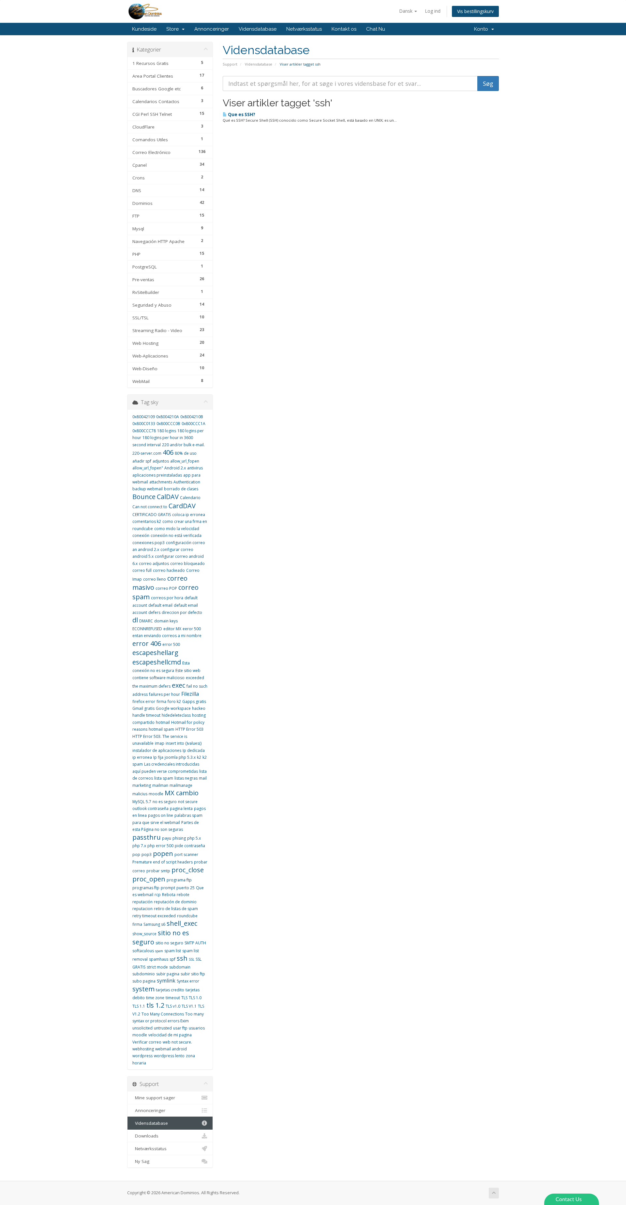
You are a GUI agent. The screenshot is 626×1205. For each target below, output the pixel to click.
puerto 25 (185, 888)
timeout (173, 997)
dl (135, 620)
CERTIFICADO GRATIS (151, 514)
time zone (155, 997)
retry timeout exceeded (154, 916)
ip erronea (142, 757)
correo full (142, 570)
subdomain (179, 967)
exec (178, 685)
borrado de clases (181, 489)
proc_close (187, 869)
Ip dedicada (194, 750)
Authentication (186, 482)
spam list (172, 950)
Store (173, 29)
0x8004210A (167, 416)
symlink (166, 980)
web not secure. (177, 1042)
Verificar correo (146, 1042)
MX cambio (182, 792)
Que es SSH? (241, 114)
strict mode (157, 967)
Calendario (190, 497)
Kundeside (144, 29)
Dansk (406, 11)
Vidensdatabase (257, 29)
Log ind (432, 11)
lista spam (163, 778)
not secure (188, 801)
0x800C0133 (143, 423)
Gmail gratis (143, 708)
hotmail (163, 722)
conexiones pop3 (148, 542)
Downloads (145, 1136)
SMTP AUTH (195, 943)
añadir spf (141, 461)
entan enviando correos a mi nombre (166, 635)
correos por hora (167, 598)
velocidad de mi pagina (170, 1035)
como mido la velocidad (176, 528)
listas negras (186, 778)
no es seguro (165, 801)
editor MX (172, 629)
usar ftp (180, 1028)
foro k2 (174, 701)
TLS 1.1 (138, 1006)
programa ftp (179, 880)
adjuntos (161, 461)
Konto (482, 29)
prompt (168, 888)
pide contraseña (190, 845)
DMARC (146, 621)
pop (136, 854)
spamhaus (158, 959)
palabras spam (188, 815)
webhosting (143, 1049)
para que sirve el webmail (156, 822)
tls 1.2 (155, 1005)
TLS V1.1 (189, 1006)
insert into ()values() (183, 743)
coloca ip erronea (188, 514)
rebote (183, 894)
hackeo (198, 708)
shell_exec (182, 923)
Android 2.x (175, 468)
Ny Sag (140, 1161)
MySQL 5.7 (141, 801)
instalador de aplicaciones (156, 750)
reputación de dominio (175, 902)
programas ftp (145, 888)
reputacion (142, 908)
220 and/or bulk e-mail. (183, 445)
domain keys (166, 621)
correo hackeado (169, 570)
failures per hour (164, 694)
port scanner (186, 854)
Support (230, 64)
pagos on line (160, 815)
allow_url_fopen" (147, 468)
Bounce (144, 496)
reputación (142, 902)
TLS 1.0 (195, 997)
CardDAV (182, 505)
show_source (144, 934)
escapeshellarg (155, 652)
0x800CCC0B (168, 423)
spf (172, 959)
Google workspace (173, 708)
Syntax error (188, 981)
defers (154, 612)
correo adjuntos (154, 563)
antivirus (195, 468)
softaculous (143, 950)
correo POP (166, 588)
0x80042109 (143, 416)
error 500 (171, 644)
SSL (191, 959)
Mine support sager (153, 1098)
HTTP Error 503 (189, 729)
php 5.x (194, 838)
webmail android (171, 1049)
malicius (139, 794)
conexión (140, 535)
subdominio (143, 974)
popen (163, 853)
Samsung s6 (154, 924)
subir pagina (167, 974)
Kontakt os (344, 29)
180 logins (166, 431)
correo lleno (154, 579)
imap (159, 743)
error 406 (146, 643)
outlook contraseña (150, 808)
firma (161, 701)
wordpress (142, 1056)
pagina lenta (181, 808)
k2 (199, 757)
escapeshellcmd (156, 662)
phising (179, 838)
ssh (182, 958)
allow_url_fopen (184, 461)
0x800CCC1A (193, 423)
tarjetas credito (170, 990)
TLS (184, 997)
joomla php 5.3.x (180, 757)
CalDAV (168, 496)
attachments (160, 482)
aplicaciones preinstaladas (157, 475)
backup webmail (147, 489)
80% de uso (186, 453)
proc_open (148, 879)
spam (159, 951)
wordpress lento (169, 1056)
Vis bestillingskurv (475, 11)
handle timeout (146, 715)
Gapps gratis (194, 701)
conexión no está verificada (176, 535)
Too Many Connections (163, 1014)
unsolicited (142, 1028)
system (143, 988)
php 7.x (139, 845)
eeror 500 (192, 629)
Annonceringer (211, 29)
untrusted (163, 1028)
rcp (158, 894)
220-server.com (146, 453)
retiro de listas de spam (176, 908)
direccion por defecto (182, 612)
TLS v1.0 (173, 1006)
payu (166, 838)
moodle (156, 794)
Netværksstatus (304, 29)
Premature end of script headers (162, 862)
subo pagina (144, 981)
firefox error (143, 701)
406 (168, 452)
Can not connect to (149, 507)
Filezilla (190, 693)
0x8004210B (191, 416)
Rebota (168, 894)
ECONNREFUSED (147, 629)
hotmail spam (161, 729)
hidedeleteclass (176, 715)
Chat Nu (375, 29)
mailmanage (181, 785)
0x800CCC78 (144, 431)
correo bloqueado (187, 563)
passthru (146, 837)
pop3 (147, 854)
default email (160, 605)
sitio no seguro (169, 943)
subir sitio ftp (193, 974)
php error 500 (160, 845)
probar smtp (158, 871)
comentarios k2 (146, 521)
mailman (160, 785)
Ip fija (158, 757)
